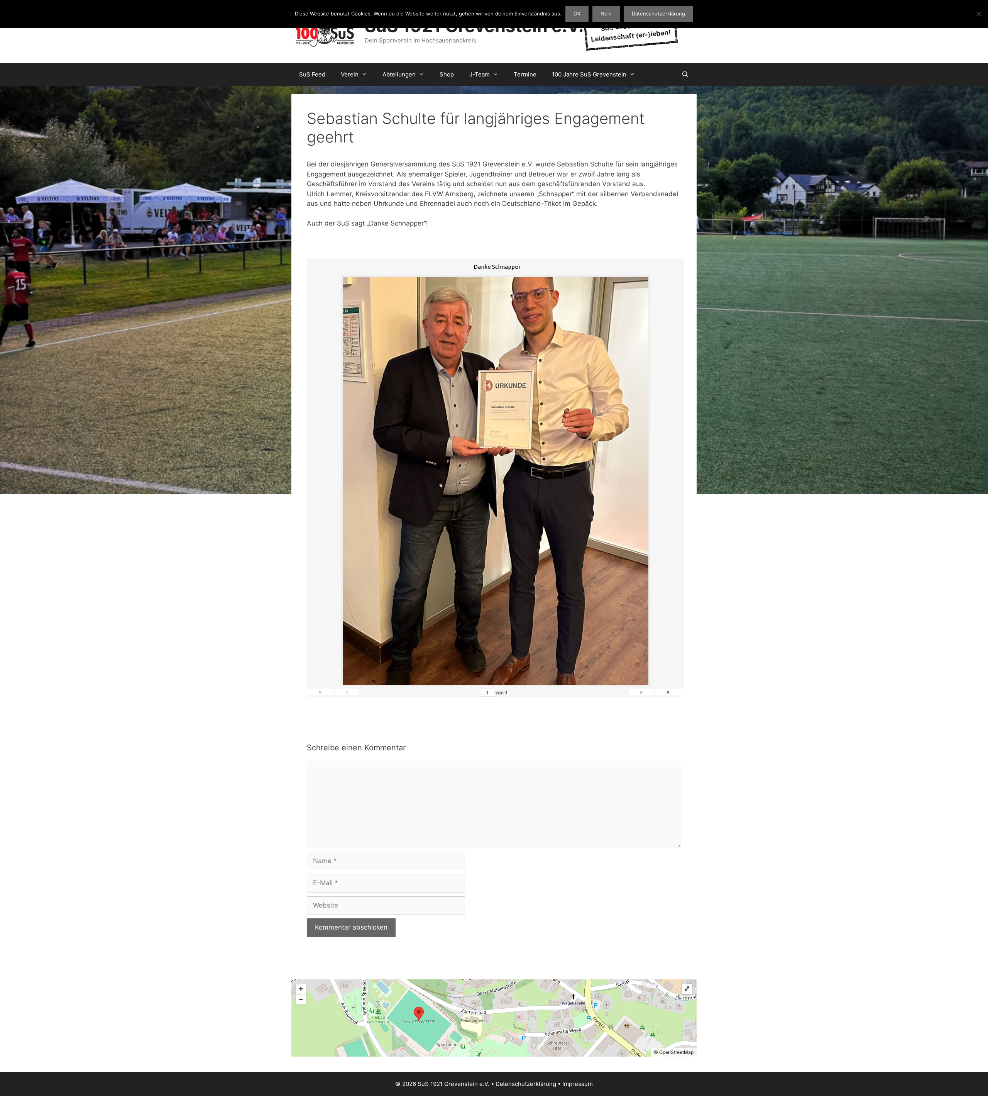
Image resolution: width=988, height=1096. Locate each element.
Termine (525, 74)
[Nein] (978, 14)
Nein (606, 13)
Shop (447, 74)
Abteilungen (399, 74)
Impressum (577, 1084)
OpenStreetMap (676, 1052)
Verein (350, 74)
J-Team (479, 74)
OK (577, 13)
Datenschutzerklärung (526, 1084)
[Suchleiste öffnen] (685, 74)
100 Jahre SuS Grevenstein (589, 74)
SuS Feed (312, 74)
